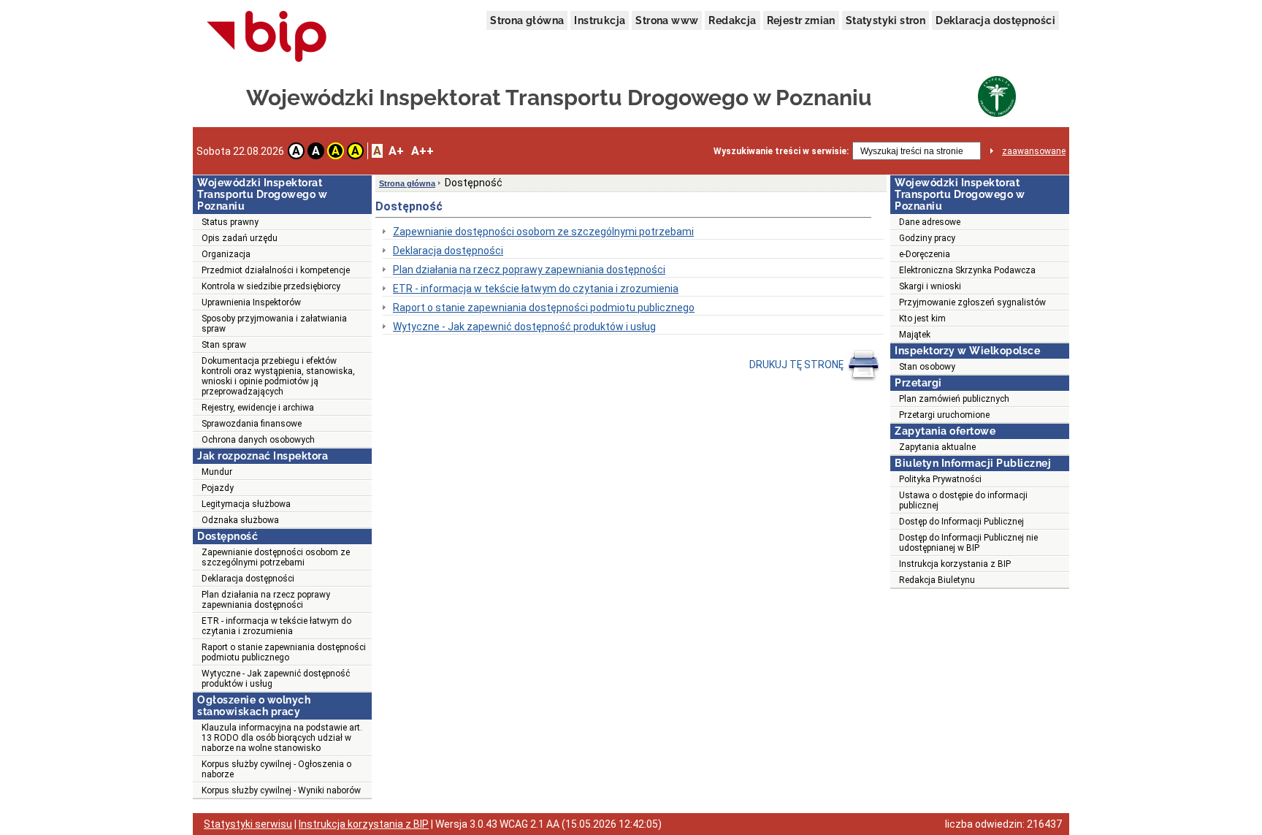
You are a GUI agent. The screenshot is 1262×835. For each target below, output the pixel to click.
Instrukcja (599, 20)
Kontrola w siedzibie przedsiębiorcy (271, 286)
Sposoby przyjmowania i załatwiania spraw (274, 323)
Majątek (914, 334)
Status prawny (230, 222)
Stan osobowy (927, 367)
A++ (422, 151)
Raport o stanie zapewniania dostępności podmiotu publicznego (284, 652)
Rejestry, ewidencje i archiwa (258, 408)
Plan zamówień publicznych (954, 399)
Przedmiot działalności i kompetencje (276, 270)
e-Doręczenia (924, 254)
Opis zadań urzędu (240, 238)
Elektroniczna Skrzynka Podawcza (967, 270)
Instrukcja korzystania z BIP (955, 564)
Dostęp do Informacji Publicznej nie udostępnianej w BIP (968, 543)
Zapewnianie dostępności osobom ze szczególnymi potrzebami (276, 557)
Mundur (217, 472)
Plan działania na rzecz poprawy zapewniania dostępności (266, 600)
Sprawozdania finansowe (252, 424)
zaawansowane (1034, 151)
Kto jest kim (922, 318)
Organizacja (226, 254)
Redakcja (732, 20)
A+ (396, 151)
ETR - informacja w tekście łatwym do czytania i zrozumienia (276, 626)
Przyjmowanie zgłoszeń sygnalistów (972, 302)
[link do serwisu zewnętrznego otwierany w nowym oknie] (267, 37)
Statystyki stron (885, 20)
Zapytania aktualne (937, 447)
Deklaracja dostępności (995, 20)
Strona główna (527, 20)
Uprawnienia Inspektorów (251, 302)
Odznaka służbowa (240, 520)
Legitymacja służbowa (246, 504)
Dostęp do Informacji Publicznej (961, 521)
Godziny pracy (927, 238)
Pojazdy (218, 488)
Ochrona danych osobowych (258, 440)
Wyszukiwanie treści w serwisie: (781, 151)
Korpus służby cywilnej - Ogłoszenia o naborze (276, 769)
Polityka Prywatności (940, 479)
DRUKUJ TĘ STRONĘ (797, 364)
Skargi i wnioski (930, 286)
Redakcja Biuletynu (937, 580)
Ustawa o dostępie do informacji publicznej (963, 500)
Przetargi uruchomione (944, 415)
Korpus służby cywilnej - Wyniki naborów (281, 790)
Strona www (666, 20)
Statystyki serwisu (248, 824)
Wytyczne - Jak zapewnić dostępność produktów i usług (276, 678)
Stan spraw (224, 345)
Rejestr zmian (801, 20)
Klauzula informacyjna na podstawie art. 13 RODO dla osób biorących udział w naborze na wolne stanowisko (282, 737)
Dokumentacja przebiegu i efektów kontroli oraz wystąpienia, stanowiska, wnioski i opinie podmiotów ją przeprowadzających (278, 376)
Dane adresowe (929, 222)
